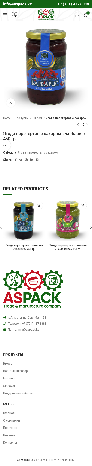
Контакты (10, 442)
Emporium (10, 378)
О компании (11, 420)
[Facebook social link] (15, 160)
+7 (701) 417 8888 (73, 4)
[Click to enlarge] (10, 102)
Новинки (9, 435)
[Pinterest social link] (26, 160)
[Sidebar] (5, 145)
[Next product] (87, 124)
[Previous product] (78, 124)
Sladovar (9, 386)
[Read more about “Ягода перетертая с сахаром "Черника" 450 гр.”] (39, 205)
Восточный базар (15, 371)
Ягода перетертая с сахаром (66, 118)
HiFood (37, 118)
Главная (9, 413)
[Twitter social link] (21, 160)
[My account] (77, 14)
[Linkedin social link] (31, 160)
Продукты (22, 118)
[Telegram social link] (37, 160)
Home (7, 118)
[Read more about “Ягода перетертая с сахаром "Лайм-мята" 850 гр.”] (83, 205)
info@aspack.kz (28, 329)
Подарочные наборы (18, 393)
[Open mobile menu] (5, 14)
